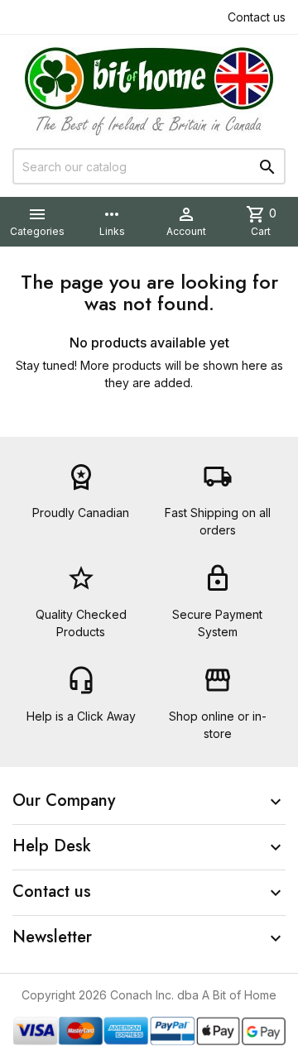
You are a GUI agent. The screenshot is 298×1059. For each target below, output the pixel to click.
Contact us (257, 17)
